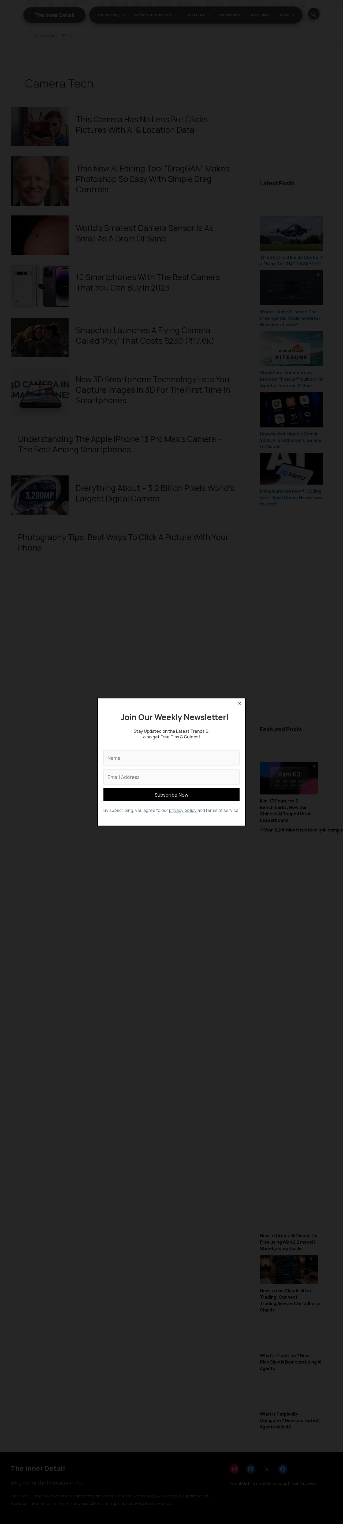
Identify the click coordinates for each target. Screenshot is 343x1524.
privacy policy (183, 810)
